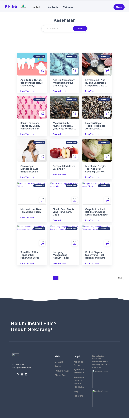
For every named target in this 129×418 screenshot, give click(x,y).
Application (53, 7)
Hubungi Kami (62, 371)
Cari (80, 29)
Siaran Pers (60, 375)
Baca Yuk (27, 91)
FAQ (76, 391)
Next (120, 278)
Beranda (59, 362)
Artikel (36, 7)
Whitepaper (68, 7)
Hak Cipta (78, 396)
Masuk (119, 7)
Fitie (22, 364)
